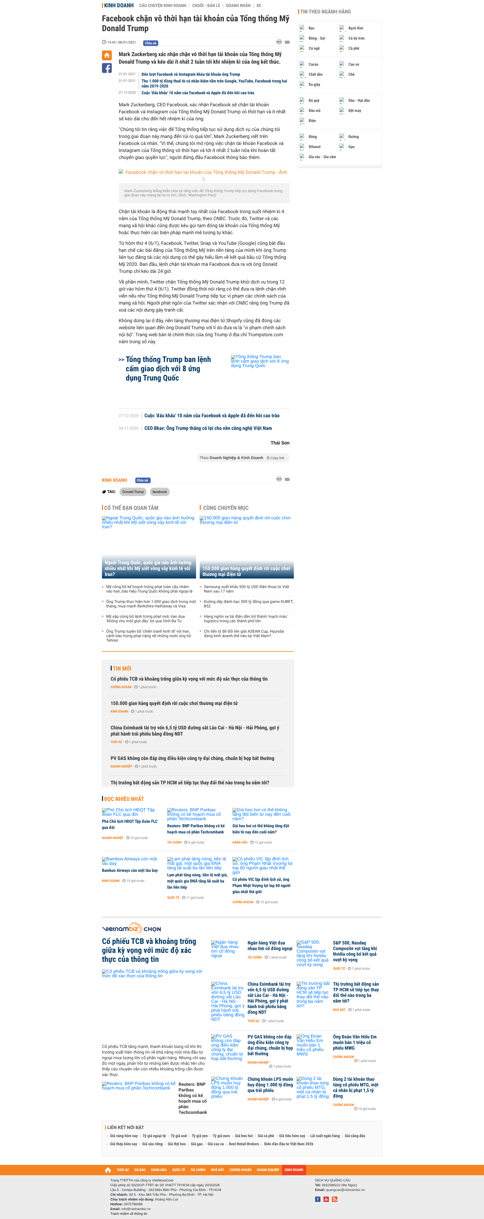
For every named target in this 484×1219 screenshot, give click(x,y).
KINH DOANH (294, 1170)
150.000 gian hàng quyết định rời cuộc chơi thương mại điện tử (246, 571)
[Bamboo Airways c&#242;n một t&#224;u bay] (132, 861)
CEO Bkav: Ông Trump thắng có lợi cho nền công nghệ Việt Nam (208, 428)
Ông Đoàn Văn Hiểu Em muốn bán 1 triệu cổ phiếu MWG (355, 1042)
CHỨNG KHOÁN (241, 1170)
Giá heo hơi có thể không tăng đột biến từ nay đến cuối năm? (260, 829)
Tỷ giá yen (200, 1136)
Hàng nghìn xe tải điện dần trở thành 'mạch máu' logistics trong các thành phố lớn (246, 618)
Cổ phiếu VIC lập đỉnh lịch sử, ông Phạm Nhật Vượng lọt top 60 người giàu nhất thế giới (261, 885)
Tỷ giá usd (179, 1136)
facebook (160, 491)
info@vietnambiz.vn (136, 1209)
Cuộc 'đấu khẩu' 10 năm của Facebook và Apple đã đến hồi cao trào (198, 92)
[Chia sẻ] (107, 68)
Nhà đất (339, 1010)
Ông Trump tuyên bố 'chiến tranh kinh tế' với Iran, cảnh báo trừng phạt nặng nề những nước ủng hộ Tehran (148, 636)
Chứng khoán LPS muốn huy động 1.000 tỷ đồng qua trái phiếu (270, 1085)
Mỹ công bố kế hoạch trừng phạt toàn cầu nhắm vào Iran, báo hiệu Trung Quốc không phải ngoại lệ (149, 589)
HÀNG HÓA (159, 1170)
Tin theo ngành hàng (325, 12)
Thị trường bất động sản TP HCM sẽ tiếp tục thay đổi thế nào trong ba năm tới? (190, 783)
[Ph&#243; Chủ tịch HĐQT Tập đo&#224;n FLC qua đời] (132, 812)
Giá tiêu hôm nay (292, 1136)
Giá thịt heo (177, 1144)
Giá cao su (216, 1144)
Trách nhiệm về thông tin (128, 1214)
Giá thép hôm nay (123, 1144)
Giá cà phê (266, 1136)
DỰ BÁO (140, 1170)
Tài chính (174, 842)
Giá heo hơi (244, 1136)
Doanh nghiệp (121, 766)
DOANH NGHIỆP (268, 1170)
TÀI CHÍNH (197, 1170)
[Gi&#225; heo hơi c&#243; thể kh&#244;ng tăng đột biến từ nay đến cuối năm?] (263, 814)
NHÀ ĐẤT (217, 1170)
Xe (259, 5)
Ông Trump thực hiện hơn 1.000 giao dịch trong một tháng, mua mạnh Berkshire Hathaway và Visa (151, 604)
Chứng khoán (121, 687)
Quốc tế (173, 898)
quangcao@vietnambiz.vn (345, 1190)
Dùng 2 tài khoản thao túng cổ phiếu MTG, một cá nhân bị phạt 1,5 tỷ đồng (355, 1088)
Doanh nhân (238, 5)
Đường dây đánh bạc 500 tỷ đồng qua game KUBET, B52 (248, 604)
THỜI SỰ (123, 1170)
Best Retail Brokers (244, 1144)
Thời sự (116, 742)
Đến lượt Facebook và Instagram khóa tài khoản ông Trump (191, 74)
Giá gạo (197, 1144)
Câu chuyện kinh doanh (162, 5)
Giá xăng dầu (355, 1136)
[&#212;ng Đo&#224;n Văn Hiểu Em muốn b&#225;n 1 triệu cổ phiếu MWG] (313, 1045)
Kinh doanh (119, 5)
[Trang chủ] (107, 55)
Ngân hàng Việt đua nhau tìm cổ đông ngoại (270, 945)
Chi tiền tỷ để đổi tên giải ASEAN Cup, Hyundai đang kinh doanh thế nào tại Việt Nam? (244, 633)
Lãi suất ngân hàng (325, 1136)
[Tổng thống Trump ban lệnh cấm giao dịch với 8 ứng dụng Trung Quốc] (254, 379)
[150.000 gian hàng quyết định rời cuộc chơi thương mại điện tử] (247, 547)
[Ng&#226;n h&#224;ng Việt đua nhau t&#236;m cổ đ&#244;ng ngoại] (228, 951)
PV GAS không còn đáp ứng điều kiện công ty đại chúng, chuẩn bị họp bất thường (192, 758)
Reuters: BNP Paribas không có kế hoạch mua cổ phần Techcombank (196, 829)
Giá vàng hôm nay (124, 1136)
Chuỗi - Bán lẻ (206, 5)
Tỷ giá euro (221, 1136)
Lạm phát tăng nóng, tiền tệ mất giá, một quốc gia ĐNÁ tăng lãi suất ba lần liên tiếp (197, 881)
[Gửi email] (287, 42)
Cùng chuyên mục (226, 507)
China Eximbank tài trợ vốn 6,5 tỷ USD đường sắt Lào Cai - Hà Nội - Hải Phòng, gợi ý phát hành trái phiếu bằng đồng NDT (195, 731)
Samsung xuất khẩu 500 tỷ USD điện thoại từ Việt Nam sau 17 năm (246, 589)
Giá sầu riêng (152, 1144)
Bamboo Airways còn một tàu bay (130, 870)
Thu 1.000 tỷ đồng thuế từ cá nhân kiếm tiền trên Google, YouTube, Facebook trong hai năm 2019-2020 (214, 84)
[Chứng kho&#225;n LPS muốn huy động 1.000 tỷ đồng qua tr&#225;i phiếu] (228, 1088)
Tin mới (122, 668)
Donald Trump (133, 491)
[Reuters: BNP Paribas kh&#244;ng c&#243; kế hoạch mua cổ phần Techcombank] (198, 814)
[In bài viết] (280, 42)
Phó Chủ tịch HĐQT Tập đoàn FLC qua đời (129, 824)
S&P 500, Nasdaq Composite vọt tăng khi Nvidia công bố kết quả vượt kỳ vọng (355, 951)
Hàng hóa (239, 842)
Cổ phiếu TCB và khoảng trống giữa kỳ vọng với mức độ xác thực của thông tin (189, 679)
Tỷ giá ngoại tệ (154, 1136)
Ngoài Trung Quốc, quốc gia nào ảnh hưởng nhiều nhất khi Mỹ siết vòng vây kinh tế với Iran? (148, 568)
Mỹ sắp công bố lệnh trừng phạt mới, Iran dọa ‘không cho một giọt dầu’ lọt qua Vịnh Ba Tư (145, 618)
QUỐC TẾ (178, 1170)
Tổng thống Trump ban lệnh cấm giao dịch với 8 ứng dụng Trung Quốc (168, 368)
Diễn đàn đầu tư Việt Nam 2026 (288, 1144)
